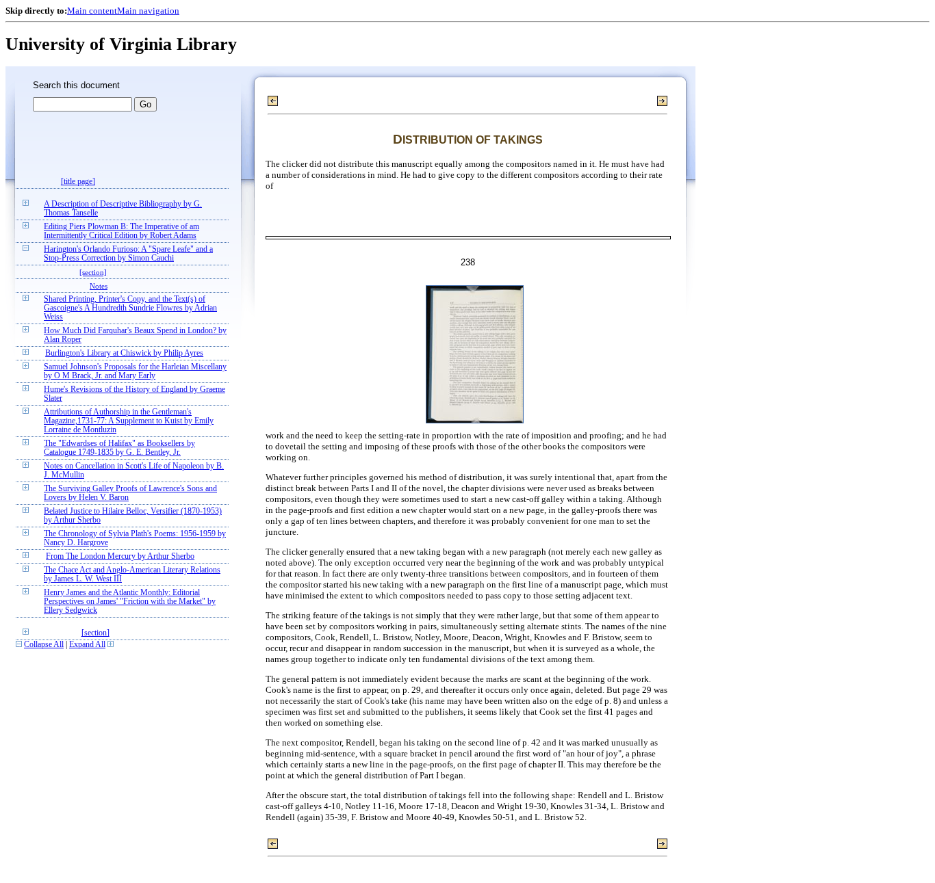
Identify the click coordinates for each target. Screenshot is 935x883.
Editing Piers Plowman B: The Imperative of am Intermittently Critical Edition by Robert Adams (121, 231)
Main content (92, 10)
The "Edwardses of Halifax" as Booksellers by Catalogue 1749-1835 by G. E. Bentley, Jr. (119, 448)
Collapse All (44, 644)
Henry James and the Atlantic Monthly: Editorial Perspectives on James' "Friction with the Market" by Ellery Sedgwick (130, 601)
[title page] (78, 181)
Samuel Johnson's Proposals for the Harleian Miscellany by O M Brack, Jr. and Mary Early (135, 371)
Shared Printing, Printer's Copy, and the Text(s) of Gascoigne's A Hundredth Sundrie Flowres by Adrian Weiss (130, 308)
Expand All (87, 644)
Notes (98, 286)
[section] (93, 272)
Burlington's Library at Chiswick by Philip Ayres (124, 353)
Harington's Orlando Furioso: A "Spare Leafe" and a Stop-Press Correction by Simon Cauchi (128, 254)
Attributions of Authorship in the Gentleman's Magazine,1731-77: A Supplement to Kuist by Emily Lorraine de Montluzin (129, 421)
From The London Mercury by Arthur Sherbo (120, 556)
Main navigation (148, 10)
